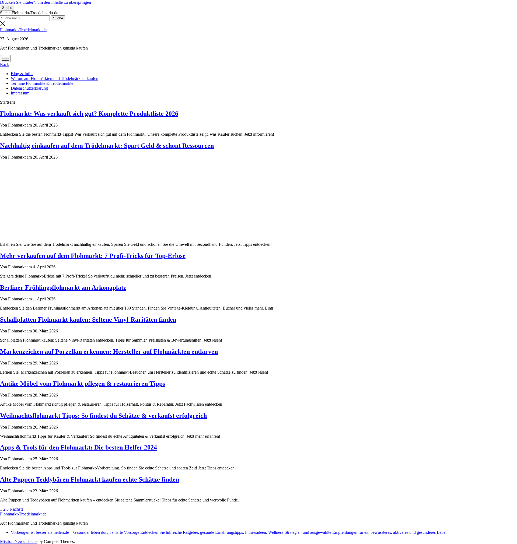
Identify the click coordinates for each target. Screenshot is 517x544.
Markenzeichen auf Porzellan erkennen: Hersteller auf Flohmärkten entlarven (109, 351)
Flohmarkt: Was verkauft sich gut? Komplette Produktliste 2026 (89, 113)
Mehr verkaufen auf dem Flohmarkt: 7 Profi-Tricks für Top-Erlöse (93, 255)
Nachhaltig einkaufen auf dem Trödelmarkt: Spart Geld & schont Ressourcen (107, 145)
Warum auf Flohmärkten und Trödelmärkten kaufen (54, 78)
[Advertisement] (258, 200)
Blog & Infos (22, 73)
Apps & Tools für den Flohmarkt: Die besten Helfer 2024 (78, 447)
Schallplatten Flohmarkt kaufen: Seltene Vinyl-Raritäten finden (88, 319)
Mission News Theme (18, 541)
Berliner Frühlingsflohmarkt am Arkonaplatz (63, 287)
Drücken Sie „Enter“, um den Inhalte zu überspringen (45, 2)
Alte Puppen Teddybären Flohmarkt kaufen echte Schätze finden (89, 479)
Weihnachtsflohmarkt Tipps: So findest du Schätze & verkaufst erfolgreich (103, 415)
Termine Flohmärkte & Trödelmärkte (42, 83)
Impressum (20, 93)
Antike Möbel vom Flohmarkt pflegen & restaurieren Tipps (82, 383)
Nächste (16, 509)
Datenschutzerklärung (29, 88)
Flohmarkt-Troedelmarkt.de (23, 29)
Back (4, 64)
